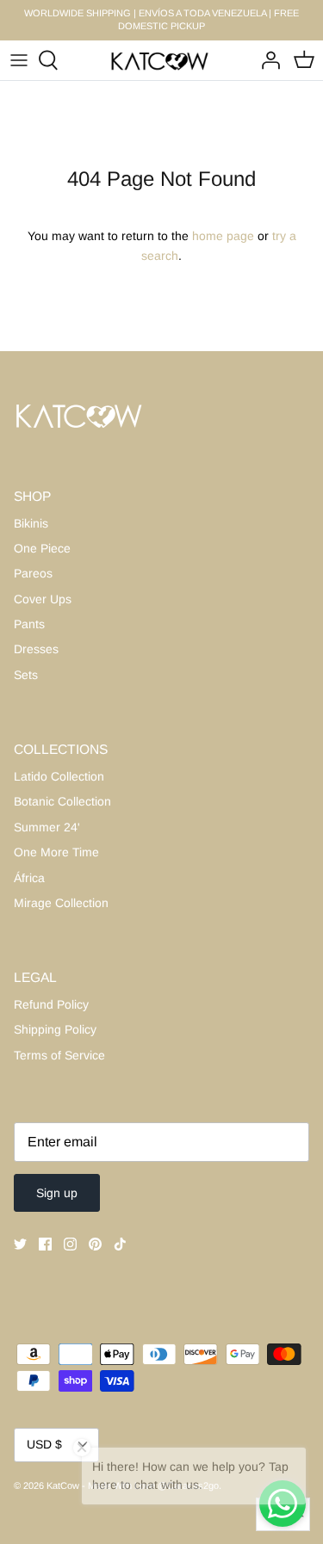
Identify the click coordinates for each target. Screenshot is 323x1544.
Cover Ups (42, 599)
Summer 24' (47, 827)
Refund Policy (51, 1004)
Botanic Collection (62, 801)
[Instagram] (70, 1244)
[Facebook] (45, 1244)
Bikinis (31, 523)
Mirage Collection (61, 903)
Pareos (33, 573)
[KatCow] (161, 60)
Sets (26, 675)
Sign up (57, 1193)
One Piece (42, 548)
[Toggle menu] (19, 60)
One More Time (56, 852)
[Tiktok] (120, 1244)
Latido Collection (59, 776)
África (29, 878)
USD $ (44, 1444)
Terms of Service (59, 1055)
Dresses (36, 649)
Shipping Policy (55, 1029)
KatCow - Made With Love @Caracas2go (133, 1485)
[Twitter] (20, 1244)
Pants (29, 624)
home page (223, 236)
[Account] (266, 60)
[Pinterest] (95, 1244)
